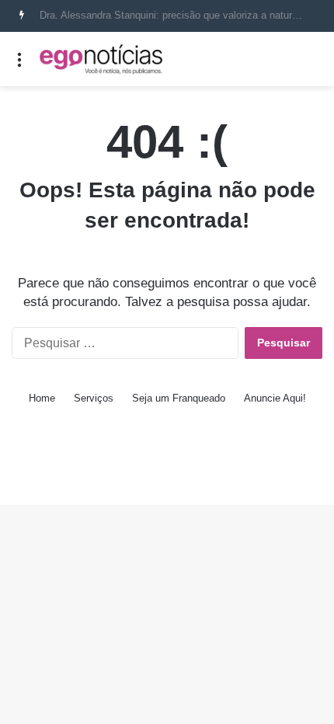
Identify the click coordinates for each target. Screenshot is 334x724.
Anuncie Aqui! (275, 398)
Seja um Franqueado (178, 398)
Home (42, 398)
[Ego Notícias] (101, 59)
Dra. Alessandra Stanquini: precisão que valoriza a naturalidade (182, 15)
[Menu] (19, 64)
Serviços (93, 398)
